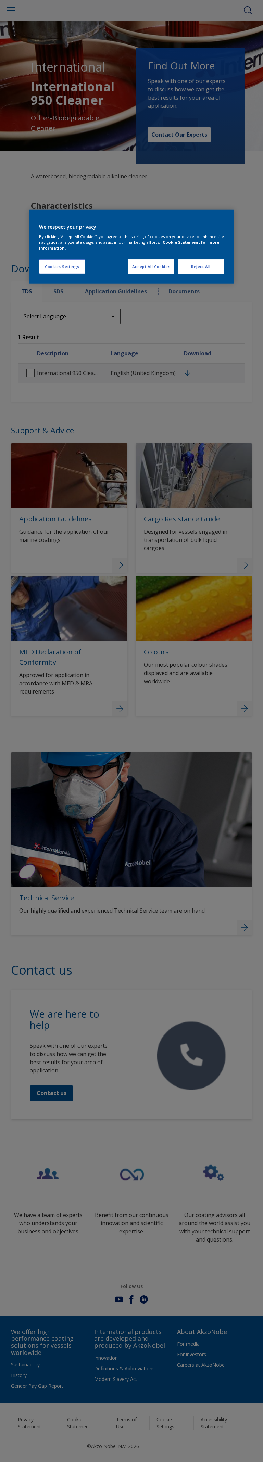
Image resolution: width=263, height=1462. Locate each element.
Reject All (201, 266)
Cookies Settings (62, 266)
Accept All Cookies (151, 266)
